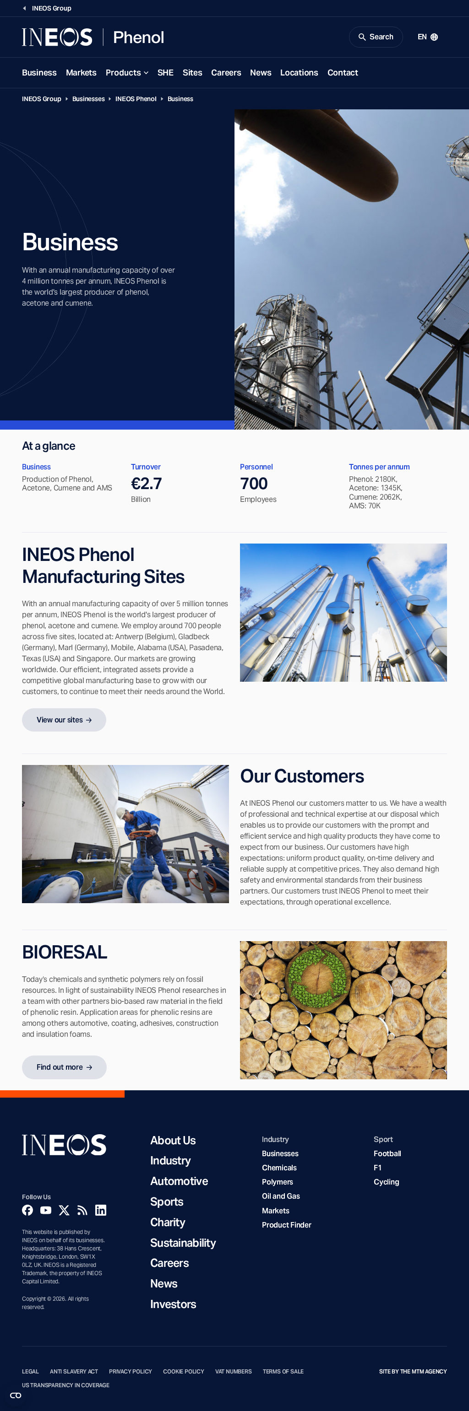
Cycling (386, 1182)
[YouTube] (45, 1210)
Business (39, 72)
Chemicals (279, 1167)
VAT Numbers (233, 1371)
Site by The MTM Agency (413, 1371)
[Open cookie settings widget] (16, 1395)
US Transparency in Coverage (65, 1385)
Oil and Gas (281, 1196)
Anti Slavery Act (74, 1371)
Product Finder (286, 1225)
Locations (299, 72)
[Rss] (82, 1210)
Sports (167, 1202)
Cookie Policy (183, 1371)
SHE (166, 72)
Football (387, 1153)
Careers (226, 72)
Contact (342, 72)
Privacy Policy (130, 1371)
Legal (30, 1371)
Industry (170, 1161)
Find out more (60, 1067)
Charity (167, 1222)
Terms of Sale (283, 1371)
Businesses (88, 99)
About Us (173, 1140)
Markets (81, 72)
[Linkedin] (100, 1210)
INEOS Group (41, 99)
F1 (378, 1167)
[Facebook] (27, 1210)
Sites (192, 72)
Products (123, 72)
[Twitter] (64, 1210)
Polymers (277, 1182)
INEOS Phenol (135, 99)
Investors (173, 1304)
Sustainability (183, 1243)
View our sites (59, 720)
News (260, 72)
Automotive (179, 1181)
